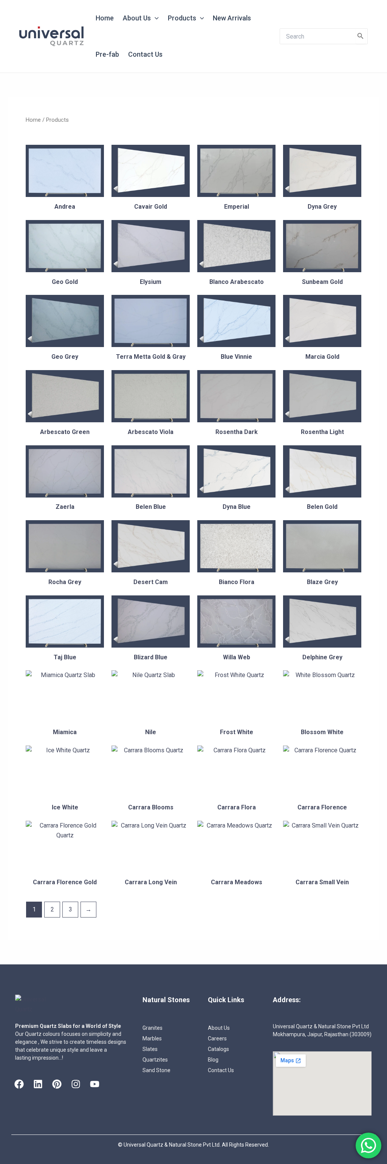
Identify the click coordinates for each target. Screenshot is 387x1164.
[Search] (360, 36)
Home (105, 18)
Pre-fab (107, 54)
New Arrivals (232, 18)
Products (182, 18)
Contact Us (145, 54)
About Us (137, 18)
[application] (155, 18)
